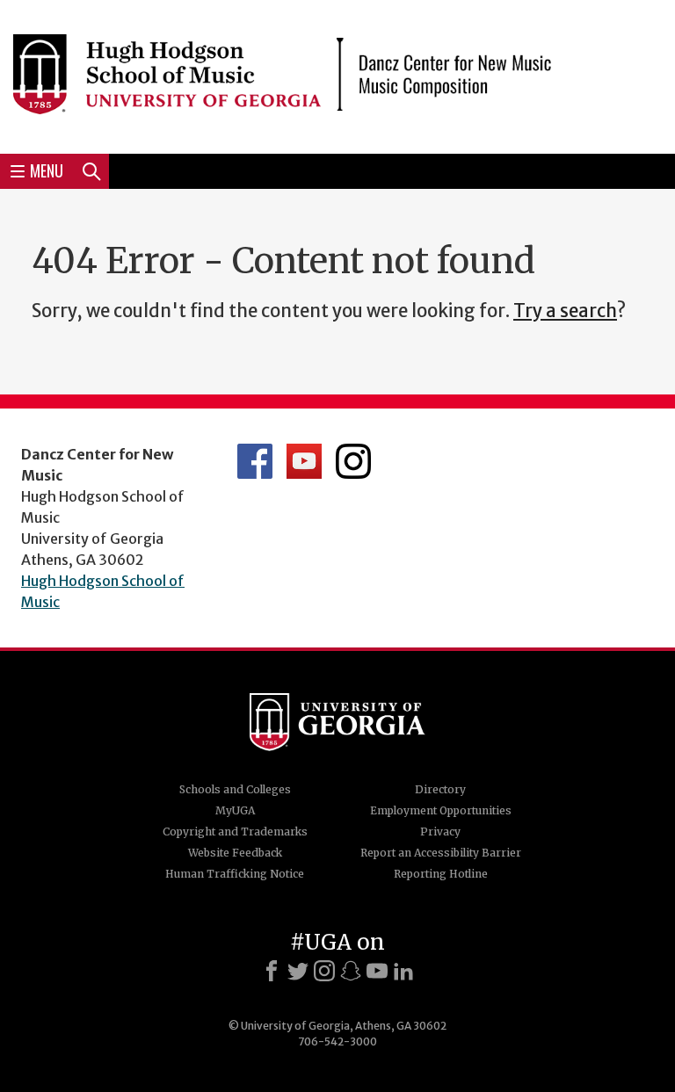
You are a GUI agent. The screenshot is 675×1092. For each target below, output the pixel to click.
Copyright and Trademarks (235, 831)
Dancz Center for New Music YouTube (304, 461)
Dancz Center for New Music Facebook (254, 461)
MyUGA (235, 810)
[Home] (337, 74)
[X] (297, 970)
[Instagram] (324, 970)
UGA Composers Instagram (353, 461)
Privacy (440, 831)
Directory (440, 789)
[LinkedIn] (403, 970)
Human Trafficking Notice (234, 873)
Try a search (565, 311)
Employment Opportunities (441, 810)
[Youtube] (377, 970)
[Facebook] (271, 970)
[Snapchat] (350, 970)
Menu (46, 170)
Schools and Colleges (235, 789)
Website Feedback (235, 852)
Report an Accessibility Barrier (440, 852)
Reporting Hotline (441, 873)
